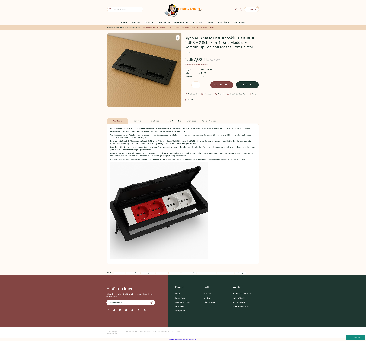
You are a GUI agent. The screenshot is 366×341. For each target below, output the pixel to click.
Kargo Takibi (179, 306)
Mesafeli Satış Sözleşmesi (241, 294)
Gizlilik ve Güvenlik (238, 298)
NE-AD (203, 73)
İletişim (177, 294)
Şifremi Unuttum (209, 302)
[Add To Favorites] (191, 94)
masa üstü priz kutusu (133, 273)
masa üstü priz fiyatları (189, 273)
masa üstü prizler (161, 273)
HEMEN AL (247, 85)
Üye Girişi (207, 298)
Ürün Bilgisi (117, 121)
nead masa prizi (240, 273)
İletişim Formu (180, 298)
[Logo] (183, 9)
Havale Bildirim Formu (182, 302)
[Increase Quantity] (203, 84)
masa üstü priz (120, 273)
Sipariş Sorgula (180, 311)
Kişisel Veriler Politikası (240, 306)
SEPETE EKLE (221, 85)
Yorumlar (137, 121)
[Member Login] (241, 9)
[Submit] (151, 302)
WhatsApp (357, 337)
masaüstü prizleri (174, 273)
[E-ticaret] (182, 340)
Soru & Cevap (153, 121)
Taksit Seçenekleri (174, 121)
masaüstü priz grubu (148, 273)
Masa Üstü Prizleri (208, 70)
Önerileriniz (191, 121)
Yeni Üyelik (207, 294)
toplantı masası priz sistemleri (207, 273)
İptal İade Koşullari (238, 302)
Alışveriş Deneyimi (209, 121)
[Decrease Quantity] (188, 84)
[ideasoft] (173, 340)
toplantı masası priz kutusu (225, 273)
